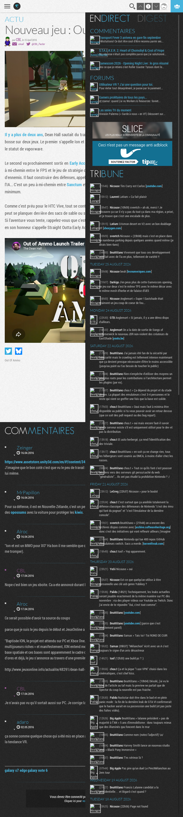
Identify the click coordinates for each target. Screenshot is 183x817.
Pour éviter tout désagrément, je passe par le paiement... (131, 88)
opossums (18, 512)
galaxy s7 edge (16, 770)
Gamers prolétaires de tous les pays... (123, 97)
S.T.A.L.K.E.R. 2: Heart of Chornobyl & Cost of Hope (131, 50)
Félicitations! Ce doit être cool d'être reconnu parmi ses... (131, 41)
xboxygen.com (112, 228)
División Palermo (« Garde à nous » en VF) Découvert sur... (132, 113)
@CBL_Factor (38, 44)
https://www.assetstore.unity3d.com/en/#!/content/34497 (48, 461)
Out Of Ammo (12, 360)
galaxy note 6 (38, 770)
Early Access (80, 163)
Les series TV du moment (115, 110)
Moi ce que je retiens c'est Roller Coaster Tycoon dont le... (131, 67)
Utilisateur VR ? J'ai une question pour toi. (126, 84)
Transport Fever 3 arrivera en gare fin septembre (130, 38)
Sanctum (74, 184)
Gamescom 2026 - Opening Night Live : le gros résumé (133, 63)
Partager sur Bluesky (18, 351)
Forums (102, 77)
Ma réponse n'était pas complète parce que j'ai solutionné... (132, 54)
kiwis (79, 512)
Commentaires (112, 31)
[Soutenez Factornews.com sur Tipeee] (132, 165)
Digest (152, 18)
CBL (18, 39)
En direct (110, 18)
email (21, 44)
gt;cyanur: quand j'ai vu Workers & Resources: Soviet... (130, 101)
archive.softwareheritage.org (153, 527)
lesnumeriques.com (139, 271)
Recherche (132, 6)
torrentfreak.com (153, 543)
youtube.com (154, 186)
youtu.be (118, 338)
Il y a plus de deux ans (24, 134)
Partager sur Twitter (8, 351)
